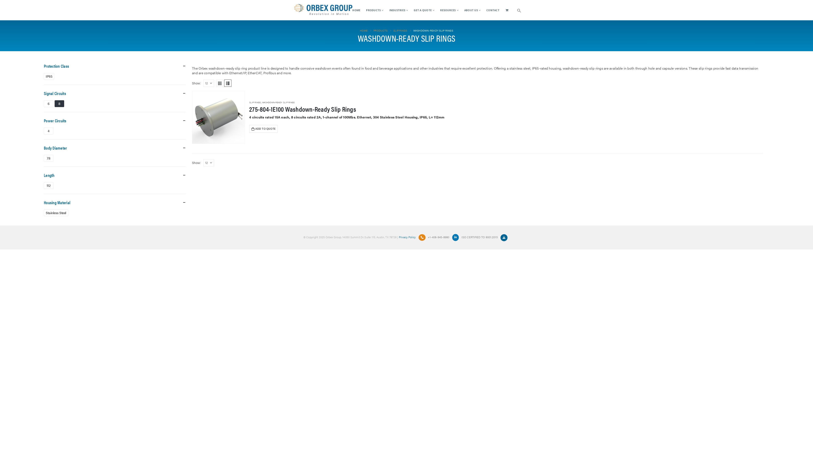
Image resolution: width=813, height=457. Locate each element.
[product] (218, 117)
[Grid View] (219, 83)
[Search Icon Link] (519, 10)
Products (373, 10)
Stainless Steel (56, 212)
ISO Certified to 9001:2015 (480, 237)
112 (49, 185)
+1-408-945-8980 (438, 237)
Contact (492, 10)
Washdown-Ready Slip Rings (278, 102)
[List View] (227, 83)
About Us (471, 10)
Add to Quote (265, 129)
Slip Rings (255, 102)
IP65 (49, 76)
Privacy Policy (407, 237)
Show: (196, 83)
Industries (397, 10)
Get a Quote (423, 10)
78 (48, 158)
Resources (448, 10)
